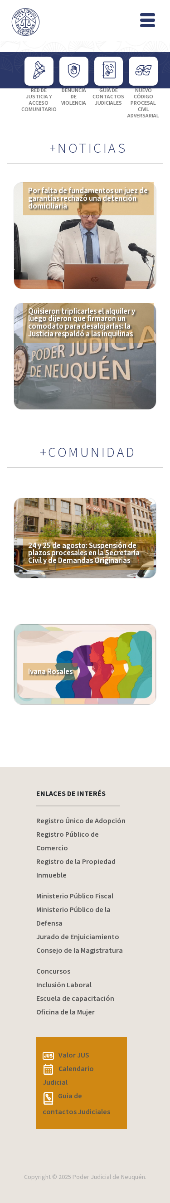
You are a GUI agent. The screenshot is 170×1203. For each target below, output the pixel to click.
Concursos (53, 971)
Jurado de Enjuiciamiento (77, 937)
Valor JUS (73, 1055)
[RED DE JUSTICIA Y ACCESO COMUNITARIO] (38, 71)
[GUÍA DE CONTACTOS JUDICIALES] (108, 71)
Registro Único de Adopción (81, 821)
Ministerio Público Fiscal (74, 896)
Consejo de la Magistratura (79, 951)
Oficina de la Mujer (65, 1012)
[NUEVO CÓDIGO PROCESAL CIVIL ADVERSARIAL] (143, 71)
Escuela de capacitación (75, 999)
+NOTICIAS (88, 148)
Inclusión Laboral (64, 985)
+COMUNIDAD (88, 453)
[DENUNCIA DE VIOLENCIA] (73, 71)
